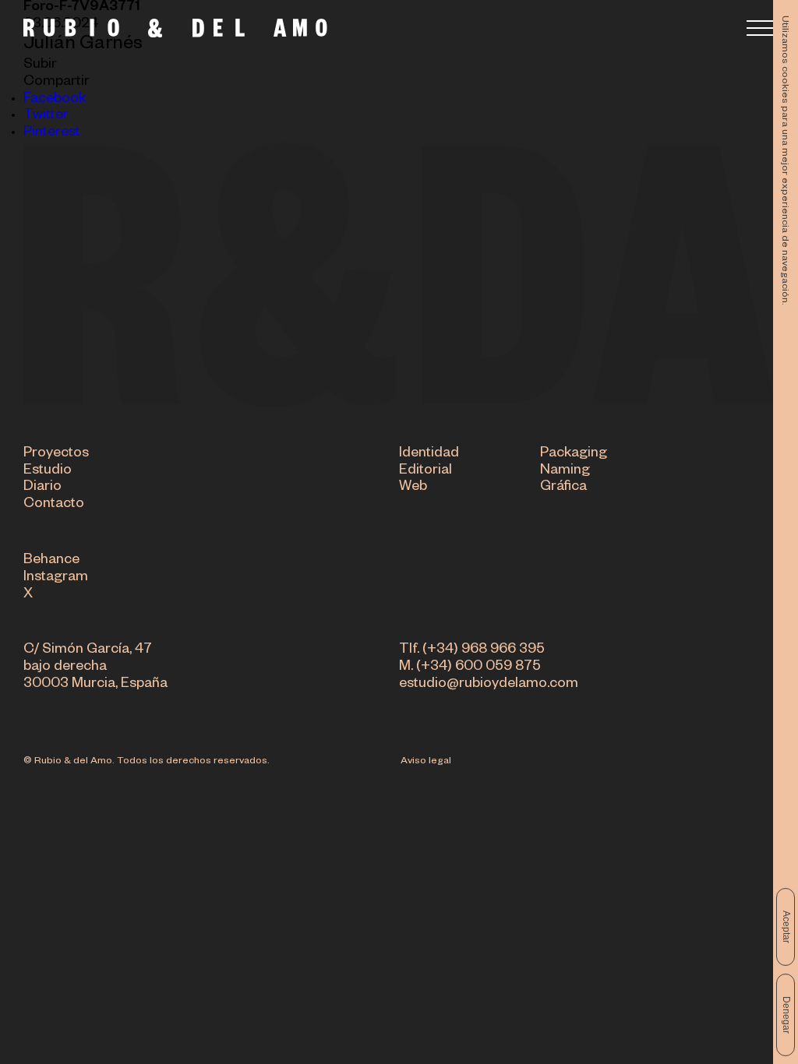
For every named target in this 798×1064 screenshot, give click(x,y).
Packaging (573, 454)
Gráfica (563, 487)
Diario (42, 487)
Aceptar (786, 927)
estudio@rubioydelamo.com (488, 684)
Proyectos (56, 454)
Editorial (425, 471)
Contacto (53, 505)
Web (413, 487)
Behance (51, 561)
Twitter (46, 116)
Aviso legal (426, 761)
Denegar (786, 1015)
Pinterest (51, 133)
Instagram (55, 578)
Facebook (54, 99)
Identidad (429, 454)
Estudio (47, 471)
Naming (565, 471)
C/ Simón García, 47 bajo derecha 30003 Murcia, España (95, 667)
